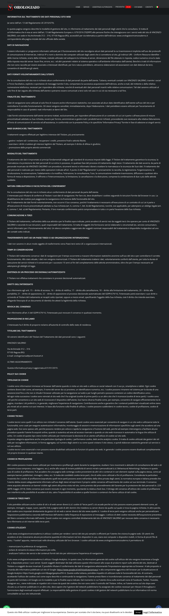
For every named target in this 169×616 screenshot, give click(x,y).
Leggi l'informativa (152, 612)
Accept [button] (138, 612)
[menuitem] (157, 7)
